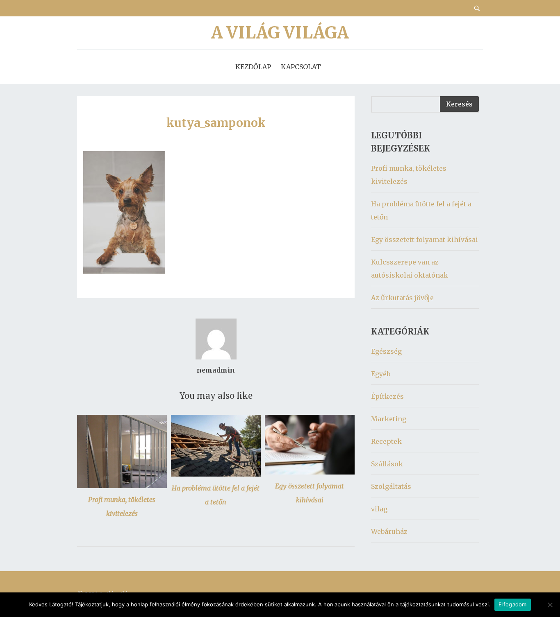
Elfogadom (512, 604)
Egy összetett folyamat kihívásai (424, 239)
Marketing (388, 419)
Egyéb (380, 374)
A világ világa (280, 33)
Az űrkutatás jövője (402, 298)
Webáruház (389, 531)
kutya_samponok (216, 122)
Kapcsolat (301, 67)
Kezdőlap (253, 67)
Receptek (386, 441)
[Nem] (550, 605)
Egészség (386, 351)
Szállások (387, 464)
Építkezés (387, 396)
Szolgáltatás (391, 486)
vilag (379, 509)
